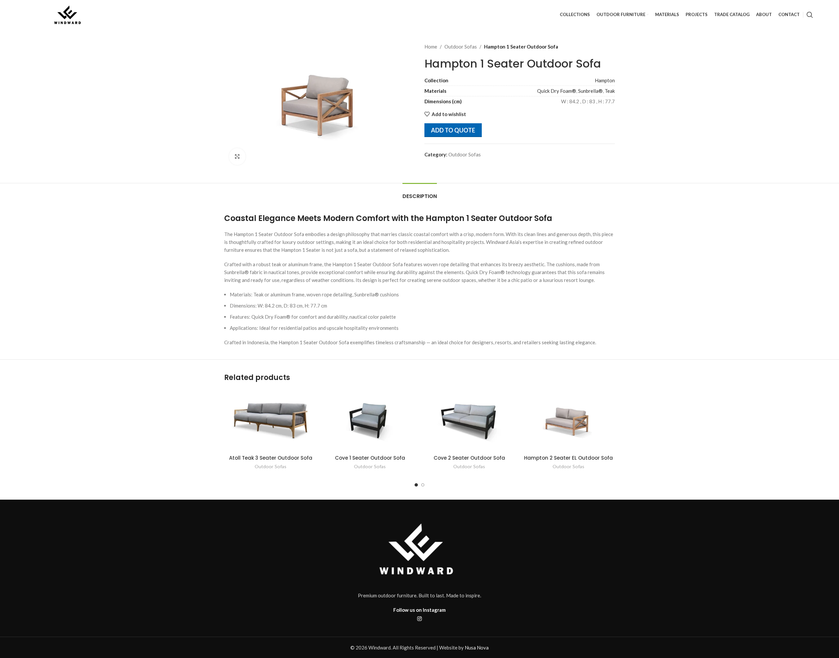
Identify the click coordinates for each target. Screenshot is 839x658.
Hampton (605, 80)
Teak (610, 91)
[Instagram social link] (419, 619)
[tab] (419, 193)
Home (430, 47)
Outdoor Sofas (460, 47)
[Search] (809, 14)
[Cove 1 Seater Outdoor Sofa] (369, 420)
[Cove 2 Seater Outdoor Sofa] (469, 420)
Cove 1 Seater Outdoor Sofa (370, 457)
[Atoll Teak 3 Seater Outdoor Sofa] (270, 420)
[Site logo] (68, 14)
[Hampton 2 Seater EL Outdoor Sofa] (568, 420)
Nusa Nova (477, 647)
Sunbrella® (590, 91)
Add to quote (453, 130)
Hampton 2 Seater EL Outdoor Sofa (568, 457)
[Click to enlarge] (237, 156)
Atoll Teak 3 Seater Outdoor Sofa (270, 457)
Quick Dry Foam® (556, 91)
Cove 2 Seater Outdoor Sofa (469, 457)
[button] (416, 485)
